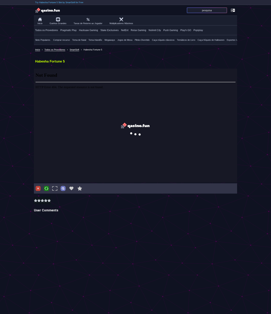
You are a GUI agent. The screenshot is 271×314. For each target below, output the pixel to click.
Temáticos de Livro (186, 40)
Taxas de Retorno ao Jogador (88, 23)
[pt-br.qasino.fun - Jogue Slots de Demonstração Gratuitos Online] (48, 10)
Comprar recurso (61, 40)
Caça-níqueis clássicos (163, 40)
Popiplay (198, 30)
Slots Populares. (43, 40)
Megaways (110, 40)
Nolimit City (155, 30)
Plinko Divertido (142, 40)
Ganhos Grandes (58, 23)
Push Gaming (170, 30)
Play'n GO (185, 30)
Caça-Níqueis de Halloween (211, 40)
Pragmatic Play (68, 30)
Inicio (39, 23)
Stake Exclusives (109, 30)
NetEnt (124, 30)
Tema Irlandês (95, 40)
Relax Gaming (138, 30)
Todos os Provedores (46, 30)
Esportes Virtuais (235, 40)
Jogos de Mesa (124, 40)
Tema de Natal (79, 40)
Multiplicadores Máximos (121, 23)
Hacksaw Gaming (88, 30)
